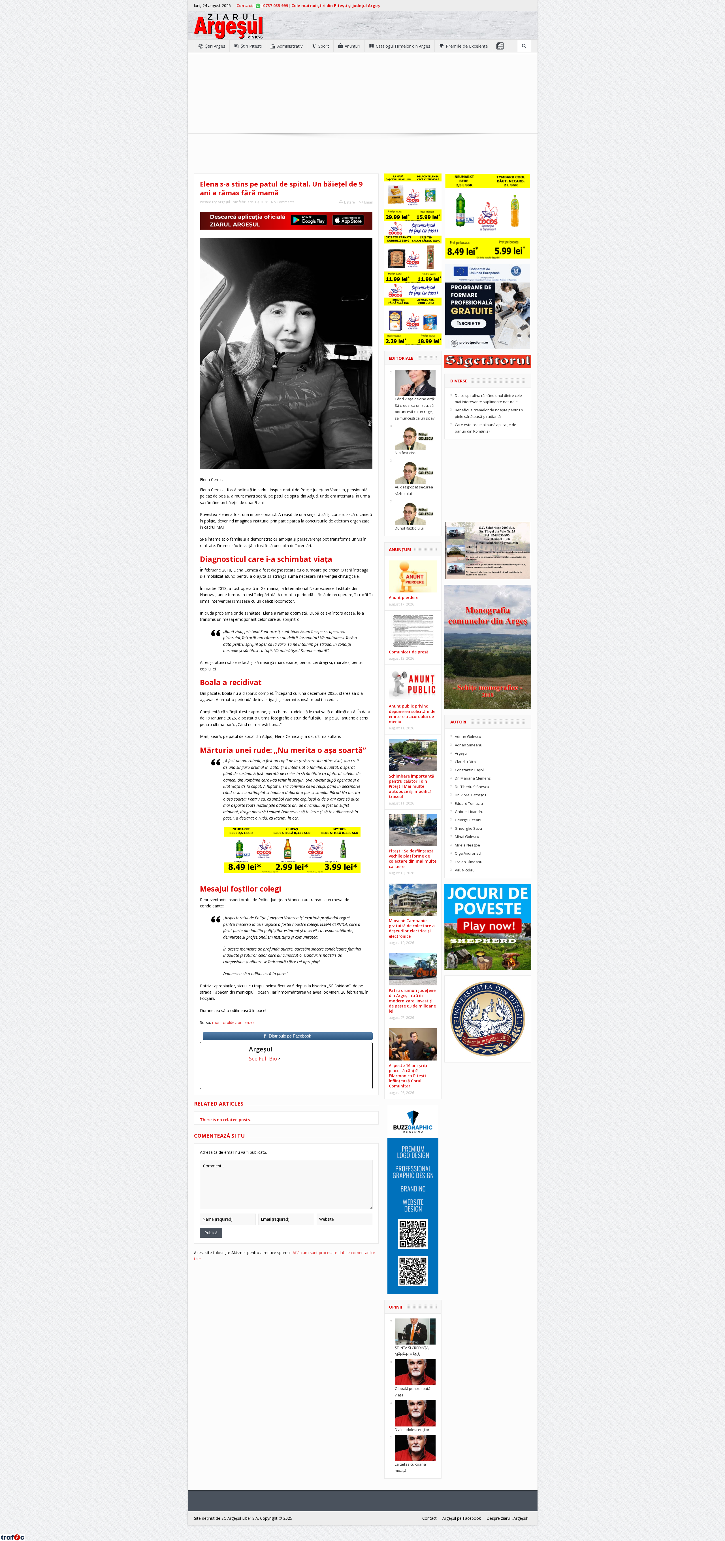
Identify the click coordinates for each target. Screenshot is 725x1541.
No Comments (282, 202)
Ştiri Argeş (215, 46)
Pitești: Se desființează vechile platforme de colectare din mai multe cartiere (412, 858)
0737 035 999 (275, 5)
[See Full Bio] (279, 1058)
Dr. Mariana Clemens (473, 778)
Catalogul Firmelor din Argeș (403, 46)
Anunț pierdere (403, 597)
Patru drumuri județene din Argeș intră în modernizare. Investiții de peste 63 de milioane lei (412, 1001)
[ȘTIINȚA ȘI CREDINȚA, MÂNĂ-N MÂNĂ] (415, 1330)
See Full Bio (263, 1058)
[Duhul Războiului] (415, 511)
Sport (323, 46)
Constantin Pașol (469, 769)
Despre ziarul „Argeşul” (507, 1518)
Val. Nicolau (465, 870)
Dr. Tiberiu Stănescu (472, 786)
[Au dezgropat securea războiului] (415, 470)
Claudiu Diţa (465, 761)
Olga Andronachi (469, 853)
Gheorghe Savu (468, 828)
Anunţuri (352, 46)
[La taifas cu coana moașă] (415, 1447)
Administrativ (290, 46)
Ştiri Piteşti (251, 46)
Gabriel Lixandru (469, 811)
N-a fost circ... (406, 452)
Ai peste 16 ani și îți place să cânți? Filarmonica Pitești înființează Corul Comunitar (408, 1076)
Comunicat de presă (408, 652)
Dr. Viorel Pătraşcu (470, 794)
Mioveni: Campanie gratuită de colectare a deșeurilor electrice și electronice (412, 928)
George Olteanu (469, 819)
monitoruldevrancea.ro (233, 1022)
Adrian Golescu (468, 736)
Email (368, 202)
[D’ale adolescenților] (415, 1412)
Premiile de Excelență (467, 46)
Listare (349, 202)
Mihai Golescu (467, 836)
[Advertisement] (362, 94)
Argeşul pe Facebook (461, 1518)
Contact (244, 5)
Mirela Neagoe (467, 845)
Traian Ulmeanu (468, 861)
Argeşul (224, 202)
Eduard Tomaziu (469, 803)
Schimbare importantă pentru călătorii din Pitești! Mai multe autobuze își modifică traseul (411, 786)
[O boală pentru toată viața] (415, 1372)
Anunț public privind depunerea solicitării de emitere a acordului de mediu (412, 713)
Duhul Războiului (409, 528)
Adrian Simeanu (468, 745)
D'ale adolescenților (412, 1429)
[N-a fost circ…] (415, 436)
